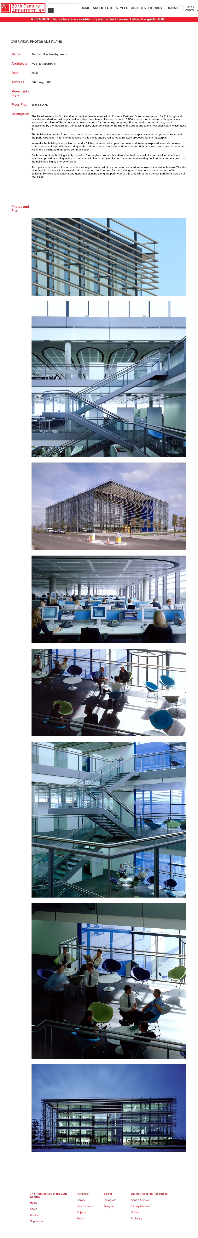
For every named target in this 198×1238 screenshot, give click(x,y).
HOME (85, 8)
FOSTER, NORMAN (44, 63)
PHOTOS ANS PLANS (46, 41)
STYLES (122, 8)
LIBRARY (155, 8)
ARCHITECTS (103, 8)
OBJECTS (138, 8)
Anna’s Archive (189, 8)
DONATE (173, 8)
